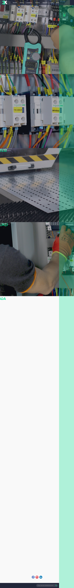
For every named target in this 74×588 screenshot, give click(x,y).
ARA (56, 585)
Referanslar (45, 2)
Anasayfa (15, 2)
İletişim (57, 2)
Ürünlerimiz (37, 2)
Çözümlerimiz (29, 2)
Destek (51, 2)
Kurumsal (22, 2)
